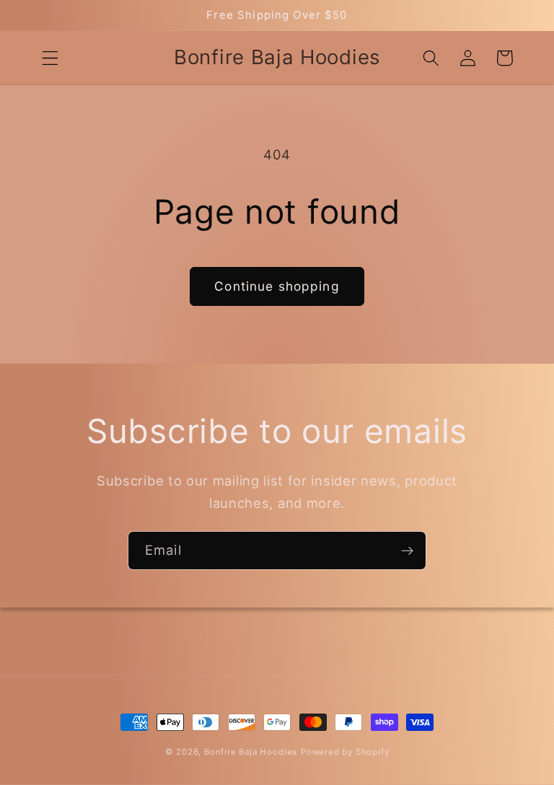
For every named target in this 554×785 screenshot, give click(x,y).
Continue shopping (277, 286)
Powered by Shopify (345, 752)
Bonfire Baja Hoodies (250, 752)
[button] (50, 58)
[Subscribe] (407, 550)
